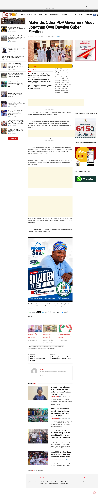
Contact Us (10, 10)
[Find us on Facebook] (94, 15)
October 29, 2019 (39, 36)
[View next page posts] (42, 93)
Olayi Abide (54, 459)
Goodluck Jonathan (36, 346)
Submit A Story (28, 10)
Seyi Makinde (50, 348)
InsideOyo (4, 10)
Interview (89, 15)
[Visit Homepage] (9, 15)
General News (43, 15)
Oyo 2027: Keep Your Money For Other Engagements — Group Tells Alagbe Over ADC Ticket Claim (16, 122)
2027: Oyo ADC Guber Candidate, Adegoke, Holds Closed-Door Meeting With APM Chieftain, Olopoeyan (40, 87)
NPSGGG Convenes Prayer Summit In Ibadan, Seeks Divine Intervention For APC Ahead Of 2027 (39, 81)
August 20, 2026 (62, 439)
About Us (15, 10)
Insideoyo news (47, 346)
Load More (13, 138)
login (33, 470)
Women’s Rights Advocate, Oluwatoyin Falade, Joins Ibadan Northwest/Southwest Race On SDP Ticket (40, 75)
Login (94, 10)
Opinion (81, 15)
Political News (31, 15)
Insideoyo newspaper (58, 346)
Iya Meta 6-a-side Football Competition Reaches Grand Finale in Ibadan (16, 29)
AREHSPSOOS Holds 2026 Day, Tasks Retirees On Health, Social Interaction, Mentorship (16, 75)
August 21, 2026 (63, 418)
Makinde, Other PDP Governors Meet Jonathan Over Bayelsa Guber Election (12, 18)
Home (22, 15)
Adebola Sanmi (55, 396)
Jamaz (31, 36)
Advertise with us (35, 10)
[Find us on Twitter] (83, 482)
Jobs (75, 15)
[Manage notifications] (94, 492)
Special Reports (54, 15)
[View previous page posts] (39, 93)
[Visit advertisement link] (50, 269)
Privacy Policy (21, 10)
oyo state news (33, 348)
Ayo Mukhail (54, 439)
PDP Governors (42, 348)
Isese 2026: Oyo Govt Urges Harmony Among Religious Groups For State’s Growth (16, 103)
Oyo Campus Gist (66, 15)
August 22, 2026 (63, 396)
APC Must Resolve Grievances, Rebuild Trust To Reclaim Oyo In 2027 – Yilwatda (15, 131)
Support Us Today (43, 10)
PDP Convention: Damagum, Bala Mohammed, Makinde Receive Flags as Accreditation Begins (48, 336)
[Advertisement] (48, 3)
